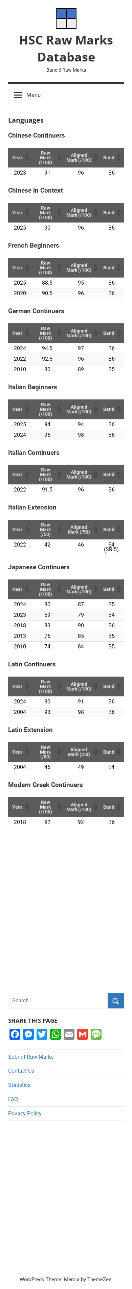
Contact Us (21, 1071)
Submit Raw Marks (30, 1057)
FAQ (13, 1099)
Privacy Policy (25, 1113)
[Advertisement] (66, 918)
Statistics (19, 1085)
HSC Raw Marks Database (66, 48)
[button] (27, 158)
